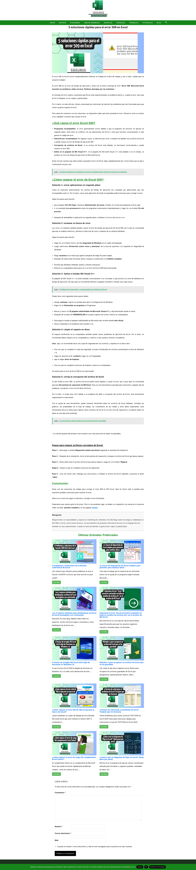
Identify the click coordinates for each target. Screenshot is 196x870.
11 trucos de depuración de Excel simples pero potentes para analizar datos (120, 567)
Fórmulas (133, 23)
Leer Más (56, 582)
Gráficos (108, 23)
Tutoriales (147, 23)
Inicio (52, 23)
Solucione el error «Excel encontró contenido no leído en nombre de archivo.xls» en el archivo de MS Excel (121, 615)
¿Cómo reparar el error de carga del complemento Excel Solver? (74, 758)
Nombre (58, 827)
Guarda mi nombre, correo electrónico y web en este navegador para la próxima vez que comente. (94, 847)
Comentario (60, 793)
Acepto (139, 867)
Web (56, 840)
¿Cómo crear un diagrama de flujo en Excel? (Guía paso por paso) (122, 758)
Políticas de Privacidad (157, 867)
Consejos (120, 23)
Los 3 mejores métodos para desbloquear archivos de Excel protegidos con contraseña (74, 614)
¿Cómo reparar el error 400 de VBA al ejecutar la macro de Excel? (73, 711)
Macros (62, 23)
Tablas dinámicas (92, 23)
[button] (166, 22)
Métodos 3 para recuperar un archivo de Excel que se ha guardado (122, 663)
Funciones (75, 23)
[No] (193, 867)
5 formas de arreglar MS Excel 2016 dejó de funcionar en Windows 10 (71, 663)
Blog (159, 23)
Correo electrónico (63, 833)
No (146, 867)
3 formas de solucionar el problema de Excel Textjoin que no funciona (119, 711)
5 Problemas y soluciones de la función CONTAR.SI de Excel (69, 567)
